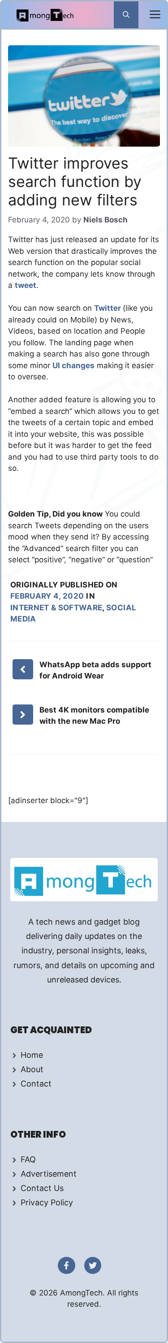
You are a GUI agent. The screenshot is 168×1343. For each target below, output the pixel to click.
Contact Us (42, 1188)
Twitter (108, 308)
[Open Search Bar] (126, 14)
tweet (25, 285)
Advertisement (49, 1173)
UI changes (73, 365)
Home (32, 1055)
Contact (36, 1083)
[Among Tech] (45, 14)
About (32, 1069)
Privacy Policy (47, 1202)
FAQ (28, 1159)
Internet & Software (56, 607)
